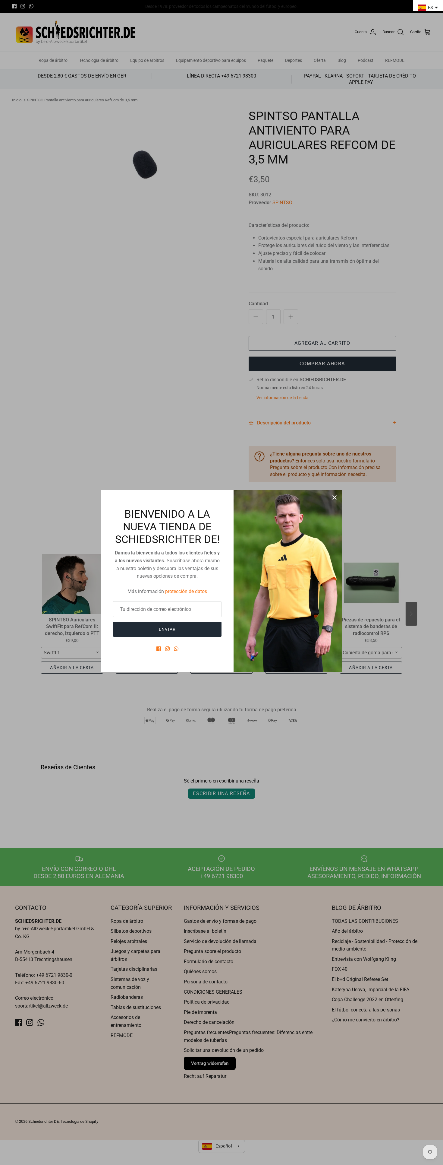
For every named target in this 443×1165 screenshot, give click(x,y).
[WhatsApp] (176, 648)
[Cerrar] (334, 497)
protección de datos (186, 591)
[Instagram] (167, 648)
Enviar (167, 629)
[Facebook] (158, 648)
